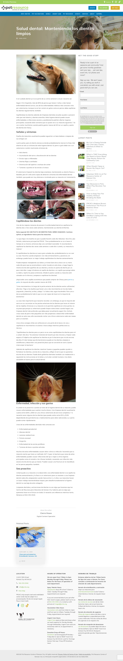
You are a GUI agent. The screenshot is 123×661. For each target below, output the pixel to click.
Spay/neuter (51, 589)
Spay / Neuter (25, 14)
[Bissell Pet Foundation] (30, 617)
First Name (83, 99)
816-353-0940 (23, 583)
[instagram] (116, 2)
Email (82, 91)
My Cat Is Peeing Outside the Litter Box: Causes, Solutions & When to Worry (96, 145)
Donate (77, 14)
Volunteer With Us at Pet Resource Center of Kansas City (96, 176)
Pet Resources (68, 14)
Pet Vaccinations (38, 14)
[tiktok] (119, 2)
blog (23, 561)
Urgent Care (56, 14)
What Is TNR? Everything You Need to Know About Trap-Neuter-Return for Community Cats (96, 157)
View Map (21, 591)
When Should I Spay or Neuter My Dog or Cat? (95, 167)
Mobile (48, 14)
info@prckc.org (24, 587)
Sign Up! (92, 127)
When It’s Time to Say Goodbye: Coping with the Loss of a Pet (96, 215)
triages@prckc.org (61, 604)
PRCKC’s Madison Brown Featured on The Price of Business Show (96, 205)
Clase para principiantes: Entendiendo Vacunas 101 (28, 555)
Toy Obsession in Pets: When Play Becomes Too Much (96, 186)
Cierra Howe (46, 513)
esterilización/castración (86, 592)
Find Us (108, 2)
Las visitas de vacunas (85, 602)
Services (85, 14)
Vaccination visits (53, 610)
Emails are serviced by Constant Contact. (93, 122)
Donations (50, 635)
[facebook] (112, 2)
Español (99, 14)
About (92, 14)
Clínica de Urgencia (84, 614)
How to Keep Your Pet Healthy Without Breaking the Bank (95, 196)
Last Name (83, 108)
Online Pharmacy (10, 2)
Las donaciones (83, 626)
